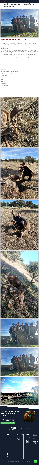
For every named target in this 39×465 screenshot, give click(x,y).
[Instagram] (7, 454)
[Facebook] (7, 457)
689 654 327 (26, 428)
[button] (23, 1)
